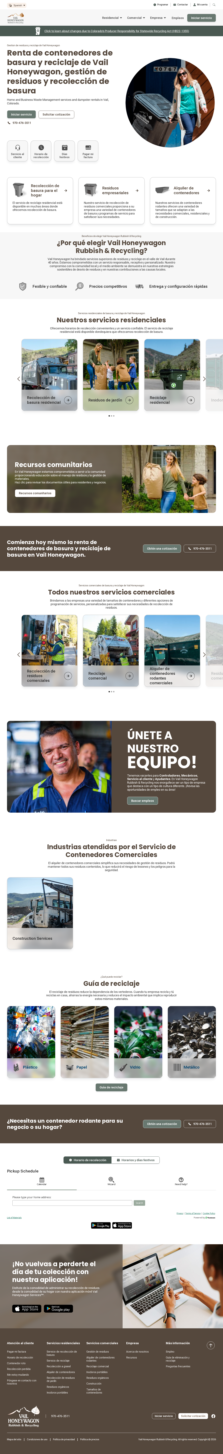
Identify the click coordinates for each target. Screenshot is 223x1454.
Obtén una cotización (162, 548)
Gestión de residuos (97, 1351)
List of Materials (14, 1217)
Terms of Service (193, 1213)
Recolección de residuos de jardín (61, 1379)
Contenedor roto (16, 1363)
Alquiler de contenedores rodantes (100, 1359)
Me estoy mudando (18, 1374)
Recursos (131, 1357)
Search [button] (139, 1202)
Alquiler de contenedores (61, 1372)
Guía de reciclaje (111, 1087)
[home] (15, 18)
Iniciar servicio (201, 18)
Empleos (178, 18)
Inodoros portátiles (57, 1392)
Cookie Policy (209, 1213)
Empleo (170, 1351)
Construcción (93, 1383)
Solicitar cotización (56, 114)
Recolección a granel (59, 1366)
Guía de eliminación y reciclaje (178, 1359)
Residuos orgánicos (58, 1386)
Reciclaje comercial (97, 1366)
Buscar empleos (142, 800)
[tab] (87, 1160)
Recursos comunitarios (35, 493)
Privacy (180, 1213)
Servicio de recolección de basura (62, 1353)
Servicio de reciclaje (58, 1360)
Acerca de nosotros (137, 1351)
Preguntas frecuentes (178, 1366)
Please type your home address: (31, 1197)
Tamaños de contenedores (94, 1391)
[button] (16, 5)
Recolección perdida (19, 1369)
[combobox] (72, 1203)
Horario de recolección (20, 1357)
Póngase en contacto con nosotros (21, 1382)
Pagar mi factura (16, 1351)
